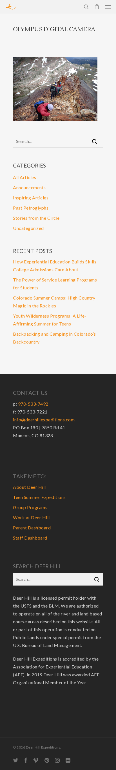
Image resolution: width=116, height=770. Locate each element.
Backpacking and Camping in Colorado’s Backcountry (54, 337)
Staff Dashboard (30, 537)
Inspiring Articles (30, 197)
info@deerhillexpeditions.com (44, 419)
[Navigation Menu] (108, 7)
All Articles (24, 177)
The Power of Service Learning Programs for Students (55, 283)
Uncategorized (28, 228)
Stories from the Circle (36, 218)
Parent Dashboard (32, 527)
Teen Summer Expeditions (39, 497)
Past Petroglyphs (30, 207)
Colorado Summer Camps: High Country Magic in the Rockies (54, 301)
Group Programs (30, 507)
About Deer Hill (29, 487)
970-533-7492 (33, 403)
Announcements (29, 187)
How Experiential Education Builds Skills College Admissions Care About (54, 265)
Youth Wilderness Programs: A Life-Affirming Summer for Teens (49, 319)
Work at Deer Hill (31, 517)
